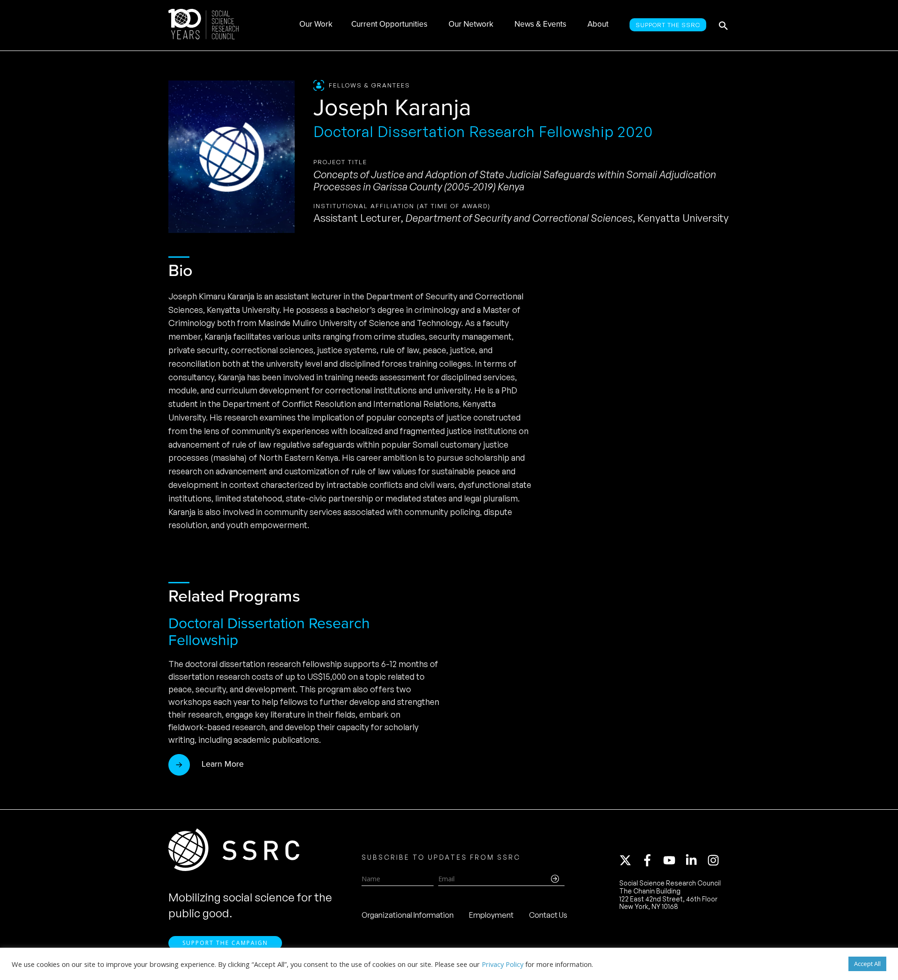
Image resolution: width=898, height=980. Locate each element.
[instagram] (715, 860)
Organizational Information (408, 915)
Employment (491, 915)
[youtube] (673, 860)
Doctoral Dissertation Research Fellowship (269, 631)
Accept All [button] (867, 963)
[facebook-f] (651, 860)
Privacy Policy (502, 964)
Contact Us (548, 915)
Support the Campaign (225, 943)
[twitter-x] (629, 860)
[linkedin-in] (695, 860)
